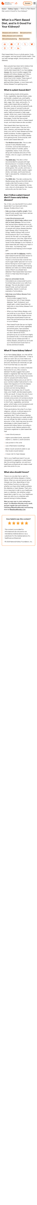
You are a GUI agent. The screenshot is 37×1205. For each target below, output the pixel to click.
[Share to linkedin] (18, 48)
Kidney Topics (13, 9)
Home (4, 9)
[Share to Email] (11, 44)
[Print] (5, 44)
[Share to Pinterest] (11, 48)
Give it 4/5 (22, 523)
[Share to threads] (5, 48)
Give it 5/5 (26, 523)
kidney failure (16, 354)
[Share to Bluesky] (32, 44)
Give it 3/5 (18, 523)
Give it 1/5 (9, 523)
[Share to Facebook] (18, 44)
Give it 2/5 (13, 523)
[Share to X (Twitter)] (25, 44)
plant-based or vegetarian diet (14, 76)
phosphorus (23, 330)
